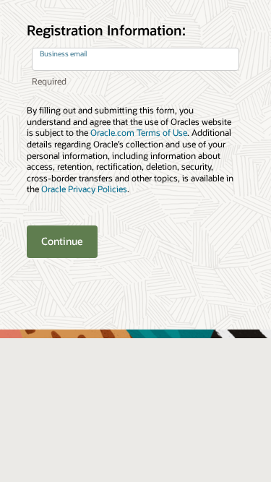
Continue (62, 241)
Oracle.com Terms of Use (138, 132)
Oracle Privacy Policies (84, 189)
